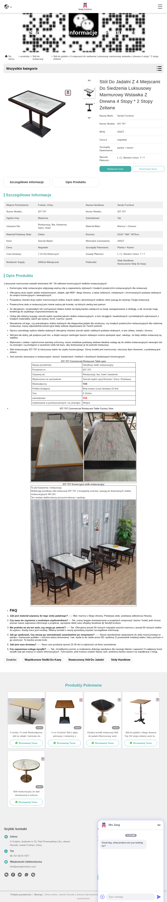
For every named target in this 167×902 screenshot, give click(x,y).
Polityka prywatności (20, 894)
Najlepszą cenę (115, 169)
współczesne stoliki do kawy (43, 659)
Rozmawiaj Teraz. (148, 169)
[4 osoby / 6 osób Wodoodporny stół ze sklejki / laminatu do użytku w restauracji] (26, 711)
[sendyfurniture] (33, 875)
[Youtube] (19, 875)
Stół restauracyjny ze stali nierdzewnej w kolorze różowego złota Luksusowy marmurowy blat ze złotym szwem (26, 793)
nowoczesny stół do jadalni (86, 659)
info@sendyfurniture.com (23, 866)
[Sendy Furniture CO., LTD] (85, 6)
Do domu (11, 57)
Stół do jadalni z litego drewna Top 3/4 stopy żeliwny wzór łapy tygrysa (141, 734)
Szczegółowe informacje (27, 182)
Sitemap (38, 894)
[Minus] (159, 825)
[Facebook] (13, 875)
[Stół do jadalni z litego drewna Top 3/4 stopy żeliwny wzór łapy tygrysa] (140, 711)
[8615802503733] (26, 875)
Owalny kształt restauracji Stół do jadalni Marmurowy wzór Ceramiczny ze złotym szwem (102, 734)
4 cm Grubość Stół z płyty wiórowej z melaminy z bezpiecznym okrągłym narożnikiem (64, 734)
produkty (25, 56)
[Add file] (102, 896)
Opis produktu (76, 182)
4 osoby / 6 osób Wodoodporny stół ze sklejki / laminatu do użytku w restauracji (26, 734)
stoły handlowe (120, 659)
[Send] (158, 896)
